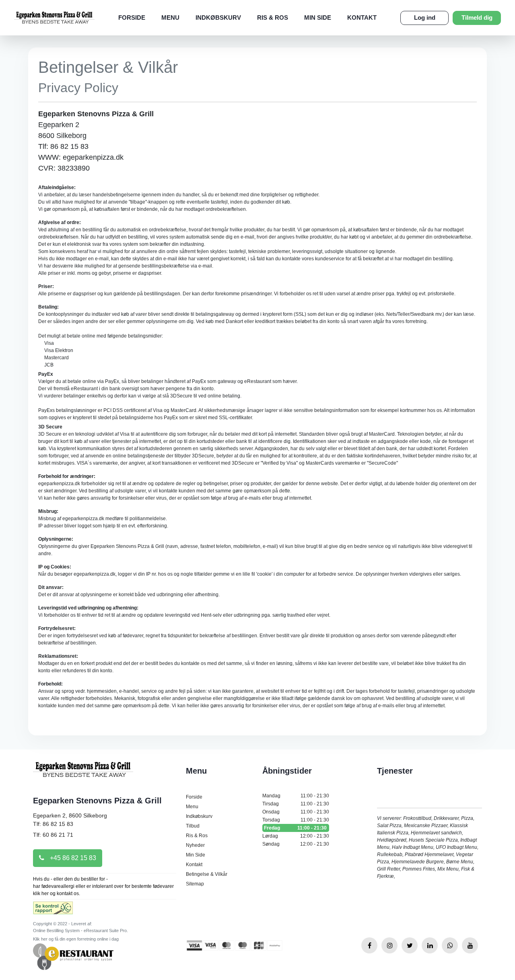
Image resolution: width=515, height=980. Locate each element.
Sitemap (195, 884)
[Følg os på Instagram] (389, 945)
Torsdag (295, 820)
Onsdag (295, 812)
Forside (131, 17)
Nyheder (195, 845)
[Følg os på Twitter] (410, 945)
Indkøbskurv (218, 17)
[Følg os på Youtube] (470, 945)
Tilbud (193, 826)
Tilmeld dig (476, 17)
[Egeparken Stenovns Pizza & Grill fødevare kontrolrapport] (53, 910)
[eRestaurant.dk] (73, 956)
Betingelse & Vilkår (206, 874)
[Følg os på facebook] (369, 945)
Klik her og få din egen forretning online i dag (76, 939)
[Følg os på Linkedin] (430, 945)
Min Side (317, 17)
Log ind (424, 17)
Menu (170, 17)
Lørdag (295, 836)
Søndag (295, 844)
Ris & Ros (272, 17)
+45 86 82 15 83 (72, 857)
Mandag (295, 796)
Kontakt (362, 17)
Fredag (295, 828)
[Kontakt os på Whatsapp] (450, 945)
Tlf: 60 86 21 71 (53, 835)
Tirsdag (295, 804)
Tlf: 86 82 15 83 (53, 824)
